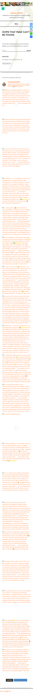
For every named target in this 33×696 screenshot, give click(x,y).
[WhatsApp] (31, 33)
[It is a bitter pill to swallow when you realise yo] (16, 368)
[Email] (31, 30)
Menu (16, 24)
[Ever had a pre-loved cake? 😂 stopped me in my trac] (16, 280)
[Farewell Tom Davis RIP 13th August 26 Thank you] (16, 133)
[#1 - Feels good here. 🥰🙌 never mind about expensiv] (16, 221)
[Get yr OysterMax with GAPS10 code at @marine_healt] (16, 398)
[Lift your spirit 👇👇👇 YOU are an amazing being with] (16, 633)
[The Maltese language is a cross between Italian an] (16, 457)
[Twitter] (31, 27)
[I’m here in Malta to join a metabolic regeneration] (16, 486)
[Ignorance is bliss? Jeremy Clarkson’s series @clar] (16, 516)
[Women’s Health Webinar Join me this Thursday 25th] (16, 604)
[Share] (31, 36)
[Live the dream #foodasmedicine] (16, 427)
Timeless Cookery (16, 13)
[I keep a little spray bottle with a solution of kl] (16, 545)
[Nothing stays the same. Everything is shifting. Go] (16, 663)
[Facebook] (31, 24)
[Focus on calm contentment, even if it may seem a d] (16, 162)
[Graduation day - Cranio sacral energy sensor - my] (16, 339)
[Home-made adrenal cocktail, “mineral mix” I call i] (16, 574)
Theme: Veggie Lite (5, 691)
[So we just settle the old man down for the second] (16, 309)
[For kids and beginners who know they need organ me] (16, 250)
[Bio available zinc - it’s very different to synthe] (16, 191)
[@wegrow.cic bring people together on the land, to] (16, 103)
